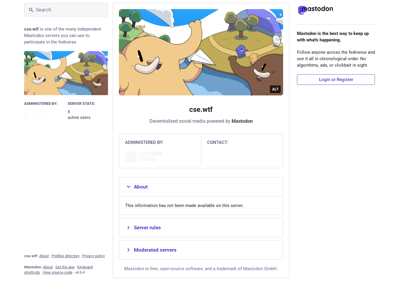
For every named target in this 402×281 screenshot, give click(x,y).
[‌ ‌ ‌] (44, 114)
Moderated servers (155, 250)
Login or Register (336, 79)
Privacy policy (93, 256)
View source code (57, 272)
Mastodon (242, 121)
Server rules (147, 227)
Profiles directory (65, 256)
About (44, 256)
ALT (275, 89)
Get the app (64, 267)
